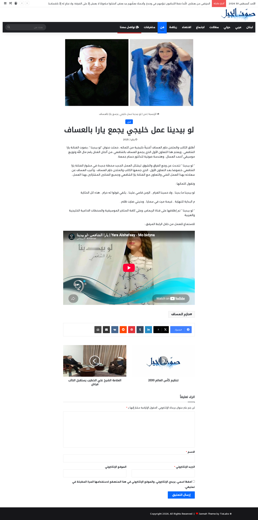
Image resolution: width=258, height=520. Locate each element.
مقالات (214, 27)
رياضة (173, 27)
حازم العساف (180, 314)
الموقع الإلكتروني (115, 466)
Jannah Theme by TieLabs (214, 513)
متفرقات (149, 27)
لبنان (249, 27)
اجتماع (200, 27)
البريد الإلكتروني (184, 466)
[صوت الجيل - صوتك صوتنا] (238, 15)
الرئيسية (152, 114)
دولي (227, 27)
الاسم (190, 451)
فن (162, 27)
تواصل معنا (128, 27)
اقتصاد (186, 27)
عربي (238, 27)
